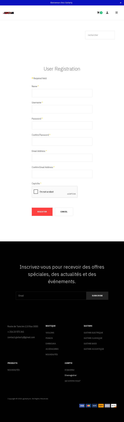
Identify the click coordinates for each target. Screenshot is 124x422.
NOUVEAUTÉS (52, 354)
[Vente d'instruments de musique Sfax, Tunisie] (8, 13)
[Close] (120, 3)
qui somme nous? (72, 380)
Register (42, 212)
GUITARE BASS (90, 343)
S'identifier (70, 370)
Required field (39, 78)
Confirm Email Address (43, 167)
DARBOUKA (51, 343)
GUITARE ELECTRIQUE (93, 332)
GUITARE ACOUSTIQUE (94, 349)
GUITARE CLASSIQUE (93, 338)
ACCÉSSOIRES (52, 349)
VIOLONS (50, 332)
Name (35, 86)
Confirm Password (41, 135)
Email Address (39, 151)
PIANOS (49, 338)
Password (37, 118)
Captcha (36, 183)
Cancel (63, 212)
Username (37, 102)
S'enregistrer (71, 375)
